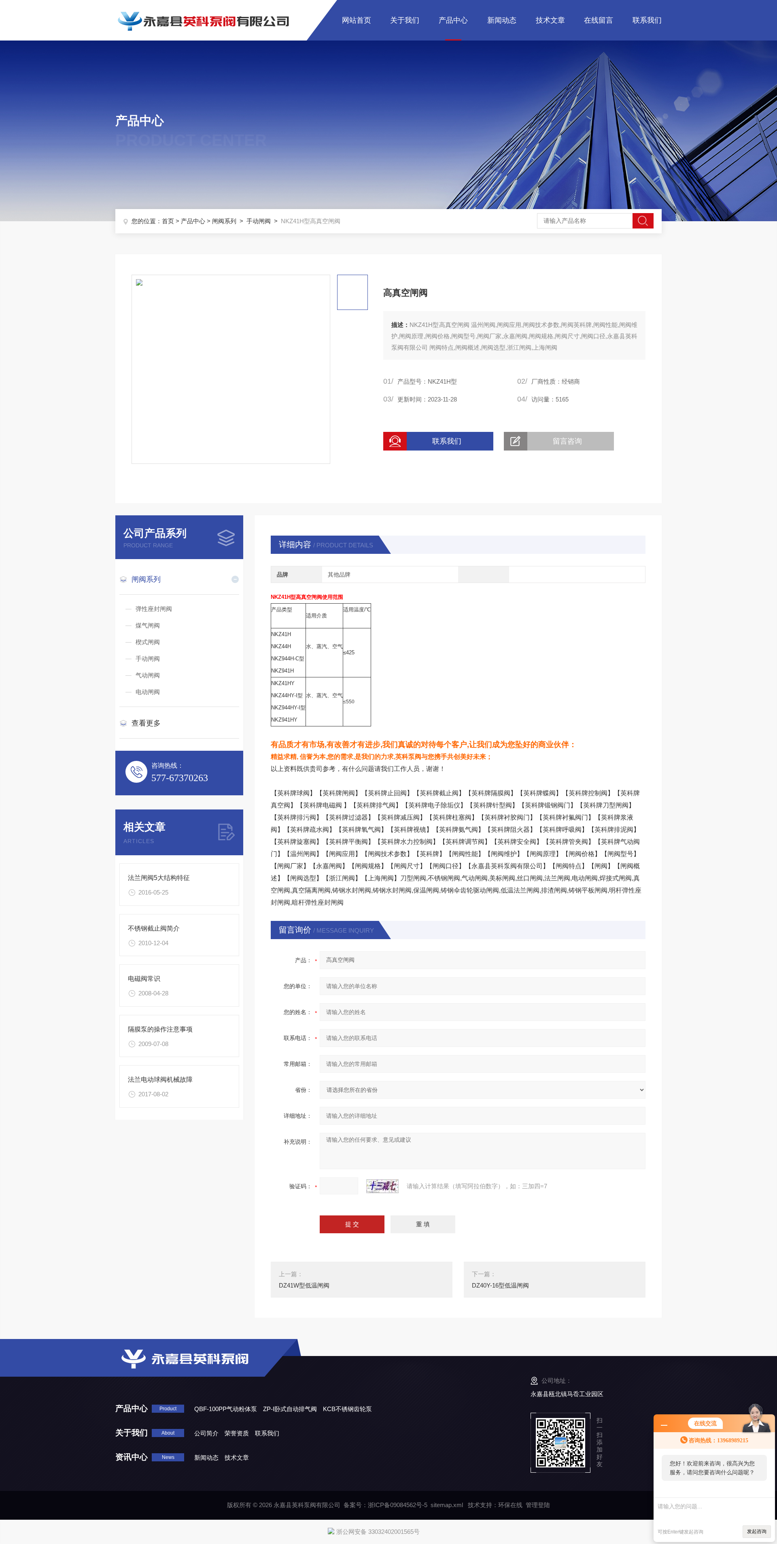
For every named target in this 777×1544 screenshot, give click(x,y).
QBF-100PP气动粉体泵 (225, 1408)
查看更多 (146, 723)
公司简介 (206, 1433)
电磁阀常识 (144, 978)
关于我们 (404, 20)
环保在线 (510, 1504)
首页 (168, 221)
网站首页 (356, 20)
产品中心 (453, 20)
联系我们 (647, 20)
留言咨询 (567, 441)
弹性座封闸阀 (154, 608)
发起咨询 (756, 1531)
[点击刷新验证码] (382, 1186)
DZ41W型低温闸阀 (304, 1285)
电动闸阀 (148, 691)
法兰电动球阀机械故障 (160, 1079)
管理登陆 (538, 1504)
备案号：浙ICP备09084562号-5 (385, 1504)
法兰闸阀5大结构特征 (159, 877)
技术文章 (550, 20)
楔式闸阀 (148, 642)
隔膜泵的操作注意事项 (160, 1029)
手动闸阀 (258, 221)
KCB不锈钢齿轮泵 (347, 1408)
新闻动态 (501, 20)
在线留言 (598, 20)
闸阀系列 (224, 221)
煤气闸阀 (148, 625)
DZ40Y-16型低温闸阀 (500, 1285)
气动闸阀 (148, 675)
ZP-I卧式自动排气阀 (290, 1408)
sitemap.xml (447, 1504)
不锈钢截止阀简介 (154, 928)
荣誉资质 (237, 1433)
